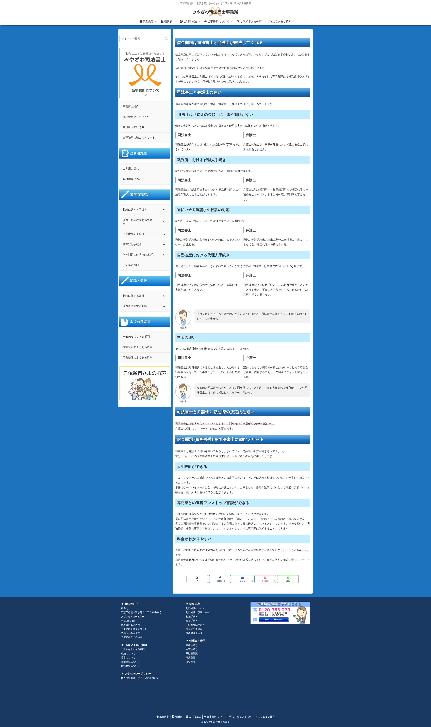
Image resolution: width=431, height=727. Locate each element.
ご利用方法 (194, 716)
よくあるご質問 (265, 716)
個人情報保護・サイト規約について (140, 678)
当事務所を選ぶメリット (134, 629)
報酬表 (178, 716)
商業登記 (190, 657)
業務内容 (164, 716)
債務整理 (190, 662)
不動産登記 (192, 653)
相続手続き (192, 616)
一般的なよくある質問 (133, 649)
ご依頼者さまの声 (241, 716)
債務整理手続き (194, 633)
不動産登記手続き (195, 625)
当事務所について (216, 716)
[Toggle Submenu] (164, 210)
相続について (128, 653)
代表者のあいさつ (130, 625)
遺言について (128, 657)
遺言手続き (192, 620)
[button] (166, 39)
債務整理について (130, 666)
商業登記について (130, 662)
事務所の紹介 (128, 620)
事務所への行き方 (130, 633)
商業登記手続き (194, 629)
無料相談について (195, 608)
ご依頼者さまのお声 (131, 637)
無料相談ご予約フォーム (199, 612)
